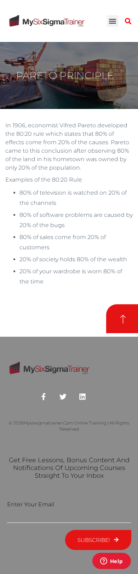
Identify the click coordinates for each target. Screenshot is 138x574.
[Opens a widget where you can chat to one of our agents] (111, 561)
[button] (113, 21)
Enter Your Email (30, 504)
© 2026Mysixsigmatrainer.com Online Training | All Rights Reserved (69, 426)
